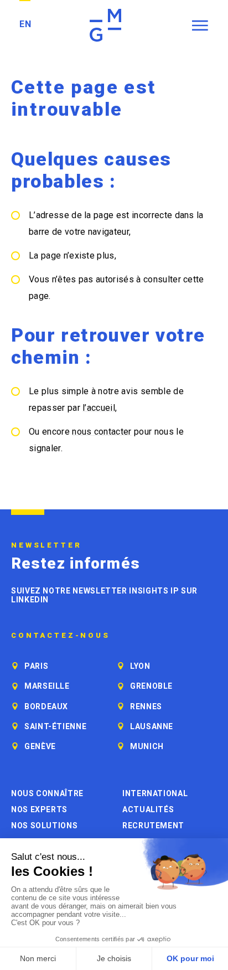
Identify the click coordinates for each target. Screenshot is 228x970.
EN (25, 24)
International (155, 793)
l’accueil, (99, 408)
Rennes (146, 706)
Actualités (148, 809)
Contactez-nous (60, 635)
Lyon (140, 666)
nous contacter (101, 431)
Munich (147, 746)
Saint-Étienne (55, 726)
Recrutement (153, 825)
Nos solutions (44, 825)
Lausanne (151, 726)
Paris (36, 666)
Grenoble (151, 686)
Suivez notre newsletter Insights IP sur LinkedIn (104, 595)
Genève (40, 746)
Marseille (47, 686)
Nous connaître (47, 793)
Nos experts (39, 809)
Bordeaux (46, 706)
